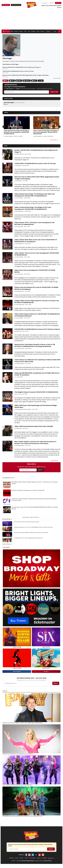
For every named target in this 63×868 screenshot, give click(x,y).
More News (54, 460)
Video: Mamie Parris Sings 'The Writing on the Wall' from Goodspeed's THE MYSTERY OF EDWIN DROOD (16, 132)
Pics (12, 80)
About (16, 858)
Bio (6, 80)
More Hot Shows (17, 671)
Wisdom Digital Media (28, 860)
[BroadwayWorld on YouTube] (43, 854)
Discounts (46, 671)
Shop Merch (6, 4)
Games (42, 31)
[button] (59, 31)
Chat (25, 31)
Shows (16, 31)
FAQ (41, 80)
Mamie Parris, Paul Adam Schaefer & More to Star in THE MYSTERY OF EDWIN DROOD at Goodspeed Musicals (34, 345)
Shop (38, 31)
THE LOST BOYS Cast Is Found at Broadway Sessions (26, 522)
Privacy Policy (47, 860)
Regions (39, 858)
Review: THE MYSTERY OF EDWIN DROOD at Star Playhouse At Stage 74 (22, 67)
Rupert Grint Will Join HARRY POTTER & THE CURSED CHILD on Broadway (22, 723)
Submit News (32, 858)
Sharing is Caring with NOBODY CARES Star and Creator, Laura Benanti (31, 532)
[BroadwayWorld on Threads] (39, 854)
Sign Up (40, 470)
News (12, 31)
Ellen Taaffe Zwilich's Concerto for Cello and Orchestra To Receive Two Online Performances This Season (35, 442)
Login (54, 31)
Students (33, 31)
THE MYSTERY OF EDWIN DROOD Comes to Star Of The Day (18, 71)
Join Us (26, 858)
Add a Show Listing (16, 4)
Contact (21, 858)
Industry (21, 31)
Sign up (56, 683)
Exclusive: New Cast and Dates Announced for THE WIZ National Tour (22, 816)
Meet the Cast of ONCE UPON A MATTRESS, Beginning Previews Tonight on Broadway (26, 75)
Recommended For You (8, 477)
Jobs (29, 31)
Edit (35, 80)
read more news (56, 78)
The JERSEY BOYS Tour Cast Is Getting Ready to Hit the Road (28, 538)
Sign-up (51, 3)
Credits (27, 80)
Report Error (51, 858)
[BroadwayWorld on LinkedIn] (32, 854)
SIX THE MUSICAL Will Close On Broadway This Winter (17, 785)
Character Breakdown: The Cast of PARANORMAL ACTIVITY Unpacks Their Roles (33, 527)
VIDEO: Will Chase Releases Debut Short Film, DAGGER (33, 426)
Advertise (11, 858)
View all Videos (6, 544)
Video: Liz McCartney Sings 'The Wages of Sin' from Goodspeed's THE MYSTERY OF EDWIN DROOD (46, 132)
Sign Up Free (54, 92)
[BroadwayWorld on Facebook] (26, 854)
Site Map (44, 858)
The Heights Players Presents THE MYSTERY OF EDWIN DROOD (36, 392)
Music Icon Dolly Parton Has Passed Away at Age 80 (17, 754)
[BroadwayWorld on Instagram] (29, 854)
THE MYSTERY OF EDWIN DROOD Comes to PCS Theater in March (37, 329)
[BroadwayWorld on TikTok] (36, 854)
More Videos (53, 140)
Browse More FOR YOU (30, 517)
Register (48, 31)
